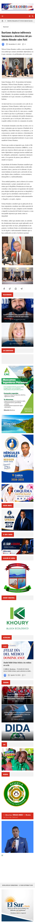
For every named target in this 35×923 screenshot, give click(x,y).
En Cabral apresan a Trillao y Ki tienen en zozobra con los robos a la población (20, 21)
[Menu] (2, 16)
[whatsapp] (15, 289)
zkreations (14, 885)
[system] (30, 16)
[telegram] (21, 289)
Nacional (5, 27)
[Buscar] (32, 16)
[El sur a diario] (3, 44)
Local (5, 646)
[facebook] (4, 289)
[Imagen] (17, 650)
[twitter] (9, 289)
